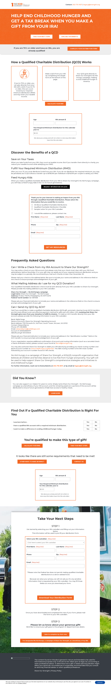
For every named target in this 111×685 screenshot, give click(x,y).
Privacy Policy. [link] (22, 683)
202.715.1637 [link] (58, 366)
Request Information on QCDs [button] (55, 187)
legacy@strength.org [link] (91, 5)
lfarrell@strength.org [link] (64, 343)
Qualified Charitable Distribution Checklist (50, 207)
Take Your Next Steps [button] (41, 36)
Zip (61, 225)
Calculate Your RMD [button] (55, 104)
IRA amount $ (61, 119)
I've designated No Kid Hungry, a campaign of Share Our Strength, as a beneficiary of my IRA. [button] (55, 640)
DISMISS (100, 682)
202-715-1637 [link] (77, 5)
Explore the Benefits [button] (70, 36)
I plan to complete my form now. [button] (55, 634)
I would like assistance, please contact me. (50, 213)
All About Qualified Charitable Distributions (50, 205)
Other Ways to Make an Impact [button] (32, 461)
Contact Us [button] (79, 461)
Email (37, 232)
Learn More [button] (55, 393)
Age (35, 119)
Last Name (64, 217)
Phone (33, 225)
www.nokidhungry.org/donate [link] (42, 349)
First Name (39, 217)
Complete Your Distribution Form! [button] (83, 48)
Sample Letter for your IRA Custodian (48, 209)
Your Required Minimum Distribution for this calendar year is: (54, 129)
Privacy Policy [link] (56, 671)
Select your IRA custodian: (41, 539)
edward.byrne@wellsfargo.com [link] (28, 329)
